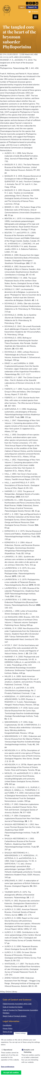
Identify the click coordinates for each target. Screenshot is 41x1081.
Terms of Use (7, 1032)
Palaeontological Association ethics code (17, 1004)
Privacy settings (20, 1033)
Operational (7, 1050)
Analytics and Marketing (29, 1051)
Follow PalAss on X (33, 3)
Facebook (30, 3)
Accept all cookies (11, 1072)
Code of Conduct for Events (12, 1007)
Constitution (7, 1025)
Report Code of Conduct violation (14, 1016)
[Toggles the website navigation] (35, 16)
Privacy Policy (7, 1028)
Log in (22, 7)
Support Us (32, 7)
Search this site (27, 3)
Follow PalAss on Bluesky (37, 3)
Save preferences (7, 1067)
